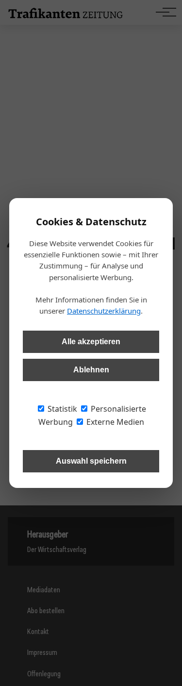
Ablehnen (91, 370)
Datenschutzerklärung (104, 311)
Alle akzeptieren (91, 341)
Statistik (61, 408)
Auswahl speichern (91, 461)
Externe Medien (114, 422)
